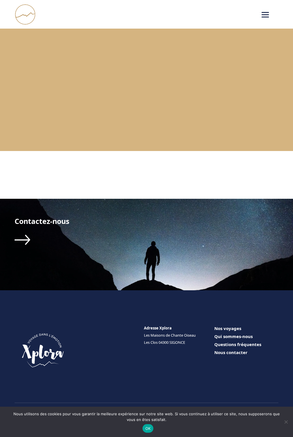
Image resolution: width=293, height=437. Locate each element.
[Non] (286, 422)
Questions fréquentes (237, 344)
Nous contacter (231, 352)
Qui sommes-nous (233, 336)
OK (148, 428)
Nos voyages (227, 328)
